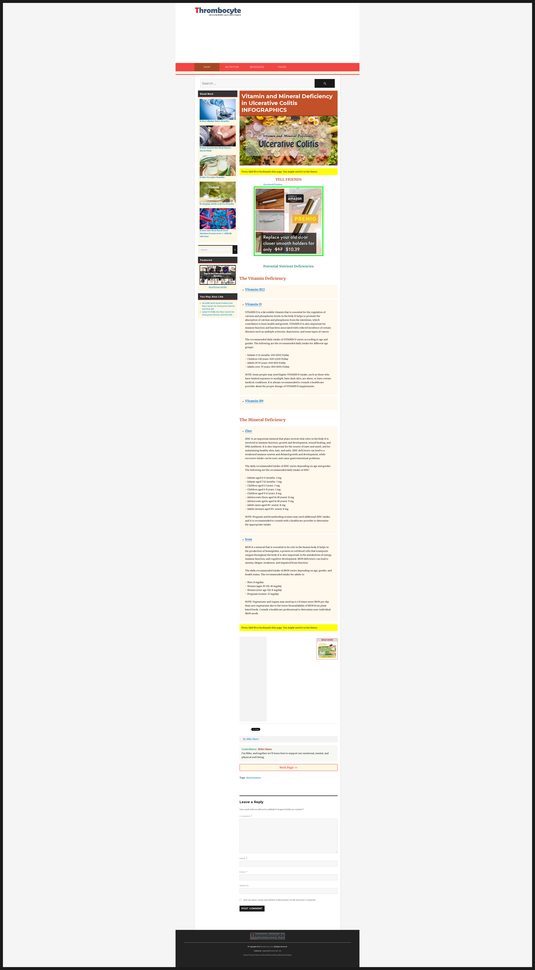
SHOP (207, 67)
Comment (245, 816)
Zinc (248, 431)
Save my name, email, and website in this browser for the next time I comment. (279, 900)
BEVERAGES (257, 67)
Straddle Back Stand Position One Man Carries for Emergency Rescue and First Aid (218, 306)
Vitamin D (253, 304)
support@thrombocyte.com (271, 951)
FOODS (282, 67)
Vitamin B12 (255, 289)
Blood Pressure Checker (218, 287)
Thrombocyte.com (266, 947)
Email (243, 872)
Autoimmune (253, 777)
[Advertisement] (267, 42)
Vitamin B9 (254, 401)
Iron (248, 539)
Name (243, 858)
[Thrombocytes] (267, 935)
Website (244, 885)
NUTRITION (232, 67)
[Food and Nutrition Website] (218, 11)
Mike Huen (252, 739)
